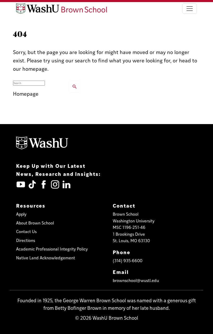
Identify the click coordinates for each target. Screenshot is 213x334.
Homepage (25, 93)
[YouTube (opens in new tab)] (20, 184)
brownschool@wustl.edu (136, 280)
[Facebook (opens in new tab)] (43, 184)
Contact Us (26, 231)
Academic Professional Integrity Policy (52, 249)
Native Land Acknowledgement (45, 257)
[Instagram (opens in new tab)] (55, 184)
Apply (21, 214)
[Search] (75, 87)
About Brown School (35, 223)
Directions (25, 240)
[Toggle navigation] (189, 8)
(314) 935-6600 (127, 260)
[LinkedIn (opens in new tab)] (66, 184)
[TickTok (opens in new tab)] (32, 184)
